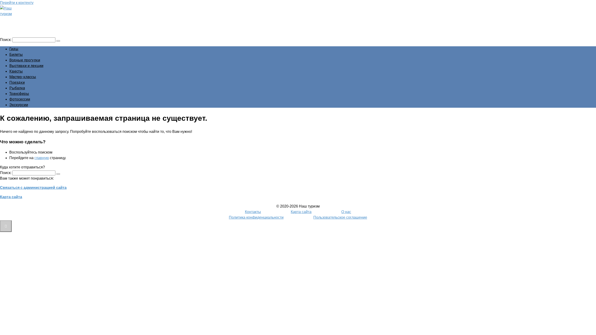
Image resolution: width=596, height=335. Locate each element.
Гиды (13, 49)
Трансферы (19, 93)
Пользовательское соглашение (340, 217)
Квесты (16, 71)
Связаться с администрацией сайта (33, 188)
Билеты (16, 54)
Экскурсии (18, 105)
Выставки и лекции (26, 66)
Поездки (17, 82)
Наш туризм (21, 20)
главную (41, 158)
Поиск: (6, 40)
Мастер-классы (22, 77)
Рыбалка (17, 88)
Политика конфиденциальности (256, 217)
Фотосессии (19, 99)
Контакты (253, 212)
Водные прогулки (24, 60)
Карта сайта (11, 197)
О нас (346, 212)
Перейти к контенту (17, 3)
